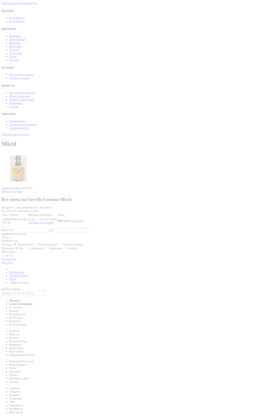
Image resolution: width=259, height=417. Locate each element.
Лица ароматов (19, 128)
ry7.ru (31, 219)
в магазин (77, 220)
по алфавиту (17, 17)
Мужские (15, 46)
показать (7, 262)
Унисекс (14, 49)
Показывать (25, 244)
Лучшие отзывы (19, 78)
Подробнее (47, 222)
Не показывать (48, 244)
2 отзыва (33, 222)
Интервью (15, 103)
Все (21, 248)
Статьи (13, 106)
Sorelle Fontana (11, 188)
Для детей (15, 53)
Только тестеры (72, 244)
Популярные (17, 39)
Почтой (72, 248)
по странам (16, 21)
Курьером (56, 248)
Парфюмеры (17, 121)
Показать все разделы (15, 134)
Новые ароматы (19, 96)
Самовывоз (36, 248)
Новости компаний (21, 99)
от (11, 230)
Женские (14, 42)
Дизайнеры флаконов (23, 124)
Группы (14, 60)
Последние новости (22, 92)
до (51, 230)
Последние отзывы (21, 74)
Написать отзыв (12, 191)
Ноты (12, 56)
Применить (9, 259)
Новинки (15, 36)
